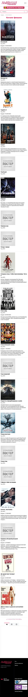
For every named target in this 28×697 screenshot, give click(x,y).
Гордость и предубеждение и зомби (11, 401)
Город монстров (5, 434)
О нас (15, 661)
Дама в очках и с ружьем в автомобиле (12, 607)
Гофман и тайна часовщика (8, 482)
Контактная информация (19, 663)
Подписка (16, 665)
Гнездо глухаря (5, 247)
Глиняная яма (4, 226)
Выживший (4, 42)
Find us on (6, 679)
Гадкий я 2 (4, 110)
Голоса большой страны (8, 344)
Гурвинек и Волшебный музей (9, 538)
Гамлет (3, 145)
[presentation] (6, 624)
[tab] (6, 624)
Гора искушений (5, 374)
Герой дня (4, 172)
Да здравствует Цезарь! (8, 574)
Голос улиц (4, 311)
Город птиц (4, 461)
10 (19, 619)
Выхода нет (4, 78)
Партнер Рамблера (18, 691)
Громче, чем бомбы (6, 509)
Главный (3, 199)
